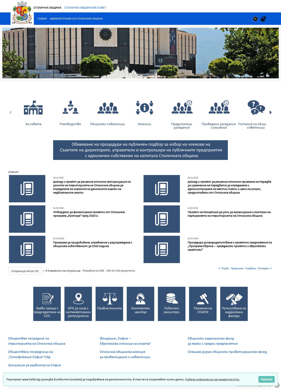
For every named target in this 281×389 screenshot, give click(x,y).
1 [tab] (240, 71)
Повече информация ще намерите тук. (212, 379)
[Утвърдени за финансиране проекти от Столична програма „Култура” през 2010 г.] (27, 218)
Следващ (250, 268)
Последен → (264, 268)
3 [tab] (248, 71)
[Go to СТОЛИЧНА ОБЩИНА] (22, 12)
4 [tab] (252, 71)
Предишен (237, 268)
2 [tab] (244, 71)
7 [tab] (263, 71)
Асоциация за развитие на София (34, 365)
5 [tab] (255, 71)
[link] (255, 19)
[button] (25, 271)
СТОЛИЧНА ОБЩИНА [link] (47, 7)
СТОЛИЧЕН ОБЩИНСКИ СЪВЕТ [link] (85, 7)
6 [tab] (259, 71)
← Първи (223, 268)
